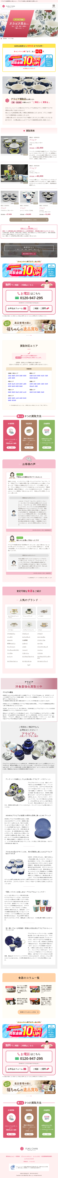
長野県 (9, 386)
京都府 (35, 383)
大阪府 (42, 383)
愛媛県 (38, 392)
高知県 (42, 392)
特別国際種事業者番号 (46, 1156)
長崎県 (13, 398)
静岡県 (17, 386)
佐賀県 (21, 398)
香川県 (35, 392)
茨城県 (31, 375)
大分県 (17, 398)
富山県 (13, 383)
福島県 (13, 377)
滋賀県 (38, 383)
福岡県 (9, 398)
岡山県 (17, 392)
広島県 (21, 392)
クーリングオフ (36, 1156)
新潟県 (9, 383)
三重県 (36, 386)
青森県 (13, 375)
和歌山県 (32, 386)
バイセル (31, 1161)
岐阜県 (13, 386)
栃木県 (35, 375)
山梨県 (24, 383)
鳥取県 (13, 392)
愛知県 (21, 386)
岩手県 (17, 375)
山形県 (9, 377)
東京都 (31, 377)
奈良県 (46, 383)
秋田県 (24, 375)
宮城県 (21, 375)
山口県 (24, 392)
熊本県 (24, 398)
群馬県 (38, 375)
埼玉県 (42, 375)
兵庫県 (31, 383)
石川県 (17, 383)
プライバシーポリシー (26, 1156)
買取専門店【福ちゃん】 (28, 1175)
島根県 (9, 392)
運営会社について (10, 1156)
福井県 (21, 383)
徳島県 (31, 392)
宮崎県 (9, 400)
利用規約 (18, 1156)
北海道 (9, 375)
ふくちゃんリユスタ (29, 1158)
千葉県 (46, 375)
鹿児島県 (14, 400)
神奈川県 (35, 377)
